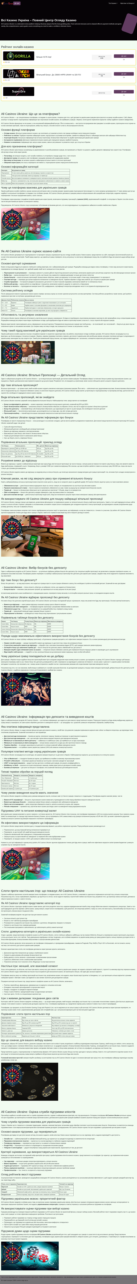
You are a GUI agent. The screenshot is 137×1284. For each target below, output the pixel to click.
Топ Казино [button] (112, 3)
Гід (124, 59)
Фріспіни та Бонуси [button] (127, 3)
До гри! (16, 3)
